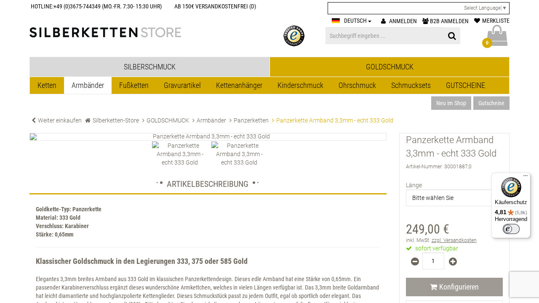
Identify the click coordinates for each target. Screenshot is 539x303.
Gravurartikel (182, 85)
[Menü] (525, 178)
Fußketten (134, 85)
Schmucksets (411, 85)
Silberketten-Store (116, 120)
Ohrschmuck (357, 85)
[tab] (150, 67)
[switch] (511, 229)
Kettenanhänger (239, 85)
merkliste (496, 20)
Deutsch (356, 20)
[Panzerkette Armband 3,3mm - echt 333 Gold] (208, 136)
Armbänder (88, 85)
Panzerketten (251, 120)
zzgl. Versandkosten (454, 240)
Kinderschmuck (300, 85)
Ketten (46, 85)
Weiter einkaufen (60, 120)
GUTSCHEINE (465, 85)
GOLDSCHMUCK (168, 120)
